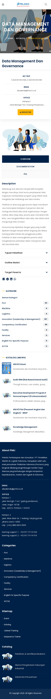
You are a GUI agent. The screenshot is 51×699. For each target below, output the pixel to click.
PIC (25, 174)
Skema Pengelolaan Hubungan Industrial (30, 667)
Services (6, 335)
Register (26, 112)
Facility (5, 330)
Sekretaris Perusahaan (26, 677)
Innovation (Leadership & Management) (21, 319)
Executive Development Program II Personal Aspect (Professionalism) (30, 395)
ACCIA (5, 346)
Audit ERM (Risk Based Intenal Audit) (30, 379)
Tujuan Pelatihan (13, 252)
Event (6, 618)
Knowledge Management (25, 427)
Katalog (20, 38)
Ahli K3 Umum (19, 364)
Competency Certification (14, 324)
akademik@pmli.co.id (12, 489)
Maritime (6, 308)
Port (4, 303)
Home (10, 38)
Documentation (25, 166)
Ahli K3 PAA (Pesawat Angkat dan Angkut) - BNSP (29, 411)
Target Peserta (13, 272)
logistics (6, 313)
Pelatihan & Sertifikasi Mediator (30, 653)
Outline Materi (12, 262)
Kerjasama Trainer (12, 636)
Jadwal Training (11, 630)
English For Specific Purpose (15, 340)
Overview (25, 159)
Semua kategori (9, 297)
